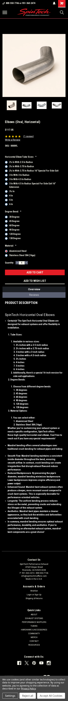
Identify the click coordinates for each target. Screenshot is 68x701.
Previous (4, 65)
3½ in (12, 191)
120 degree (15, 234)
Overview (34, 289)
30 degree (14, 217)
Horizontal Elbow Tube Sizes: (20, 157)
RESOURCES (34, 645)
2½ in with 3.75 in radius (21, 166)
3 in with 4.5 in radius (20, 179)
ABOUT (34, 614)
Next (63, 65)
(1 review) (28, 136)
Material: (10, 245)
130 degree (15, 238)
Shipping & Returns (34, 598)
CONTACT (34, 641)
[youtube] (41, 663)
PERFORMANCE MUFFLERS (34, 622)
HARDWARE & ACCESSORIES (34, 630)
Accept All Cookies (51, 696)
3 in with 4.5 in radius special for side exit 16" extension (32, 185)
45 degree (14, 221)
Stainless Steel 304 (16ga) (22, 255)
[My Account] (54, 3)
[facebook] (19, 663)
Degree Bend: (13, 211)
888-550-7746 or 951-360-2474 (20, 3)
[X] (27, 663)
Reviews (34, 294)
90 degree (14, 229)
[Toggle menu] (4, 12)
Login (29, 594)
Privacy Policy (28, 688)
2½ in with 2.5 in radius (21, 162)
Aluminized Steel (18, 251)
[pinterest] (34, 663)
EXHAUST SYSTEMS (34, 618)
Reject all (27, 696)
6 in (11, 204)
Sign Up (37, 594)
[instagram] (49, 663)
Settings (10, 696)
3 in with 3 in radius (19, 175)
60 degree (14, 225)
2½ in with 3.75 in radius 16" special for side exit (33, 170)
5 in (11, 200)
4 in (11, 195)
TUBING (34, 626)
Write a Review (12, 140)
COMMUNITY (34, 633)
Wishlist (34, 591)
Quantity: (9, 262)
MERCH (34, 637)
